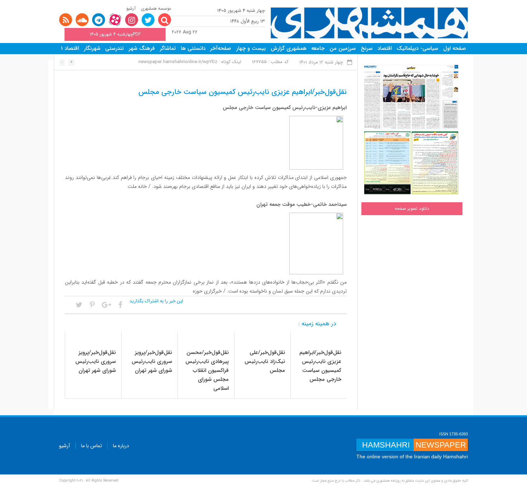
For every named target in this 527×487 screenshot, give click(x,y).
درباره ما (121, 446)
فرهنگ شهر (142, 48)
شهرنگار (92, 48)
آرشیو (131, 8)
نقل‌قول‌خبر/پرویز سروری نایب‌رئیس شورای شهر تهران (152, 361)
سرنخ (366, 48)
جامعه (317, 48)
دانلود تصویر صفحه (412, 208)
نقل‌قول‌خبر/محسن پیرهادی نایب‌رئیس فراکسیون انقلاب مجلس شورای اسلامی (207, 370)
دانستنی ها (193, 48)
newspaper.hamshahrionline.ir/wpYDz (177, 62)
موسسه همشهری (156, 8)
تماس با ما (91, 446)
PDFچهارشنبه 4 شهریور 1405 (115, 34)
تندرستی (114, 48)
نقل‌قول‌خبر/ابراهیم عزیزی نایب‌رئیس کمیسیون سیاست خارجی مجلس (320, 366)
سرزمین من (342, 48)
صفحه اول (454, 48)
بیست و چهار (251, 48)
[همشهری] (369, 23)
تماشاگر (168, 48)
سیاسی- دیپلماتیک (417, 48)
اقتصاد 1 (70, 48)
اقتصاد (385, 48)
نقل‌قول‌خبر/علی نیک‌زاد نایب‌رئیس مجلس (264, 361)
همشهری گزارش (289, 48)
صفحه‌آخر (220, 48)
